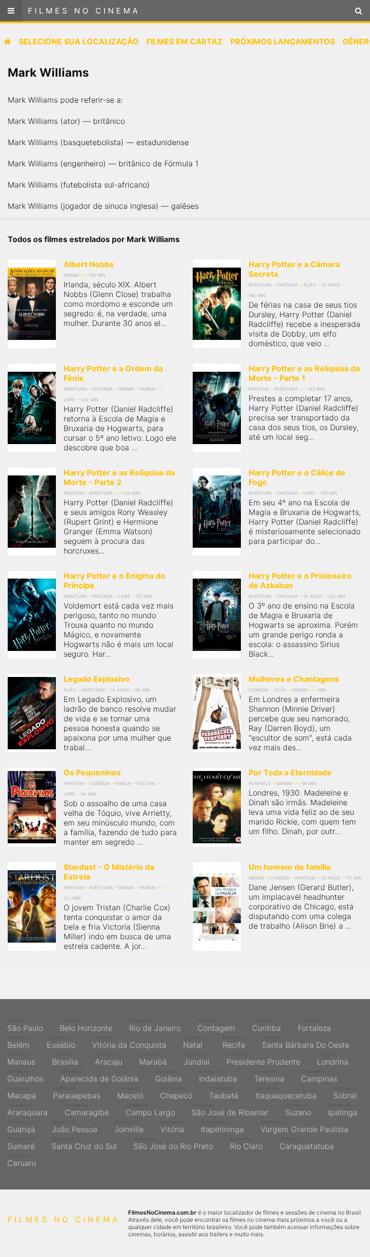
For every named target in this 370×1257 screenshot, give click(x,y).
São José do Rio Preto (173, 1143)
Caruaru (21, 1160)
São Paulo (25, 1025)
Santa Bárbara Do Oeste (305, 1042)
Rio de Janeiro (155, 1025)
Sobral (345, 1093)
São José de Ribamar (230, 1110)
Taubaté (223, 1093)
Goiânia (168, 1076)
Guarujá (21, 1127)
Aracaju (108, 1059)
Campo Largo (150, 1110)
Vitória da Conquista (129, 1042)
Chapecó (176, 1093)
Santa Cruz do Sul (84, 1143)
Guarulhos (25, 1076)
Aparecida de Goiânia (99, 1076)
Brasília (65, 1059)
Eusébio (61, 1042)
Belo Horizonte (86, 1025)
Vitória (172, 1127)
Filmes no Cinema (84, 10)
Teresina (269, 1076)
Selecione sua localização (79, 41)
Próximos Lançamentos (282, 41)
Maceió (130, 1093)
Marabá (153, 1059)
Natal (194, 1042)
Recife (234, 1042)
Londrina (332, 1059)
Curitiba (266, 1025)
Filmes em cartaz (184, 41)
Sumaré (21, 1143)
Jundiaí (197, 1059)
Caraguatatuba (306, 1143)
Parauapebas (76, 1093)
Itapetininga (222, 1127)
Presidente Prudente (263, 1059)
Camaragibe (87, 1110)
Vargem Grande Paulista (304, 1127)
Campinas (319, 1076)
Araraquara (27, 1110)
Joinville (129, 1127)
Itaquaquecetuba (286, 1093)
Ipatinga (342, 1110)
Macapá (21, 1093)
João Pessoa (74, 1127)
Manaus (21, 1059)
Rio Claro (246, 1143)
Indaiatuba (218, 1076)
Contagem (216, 1025)
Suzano (298, 1110)
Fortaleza (314, 1025)
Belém (18, 1042)
